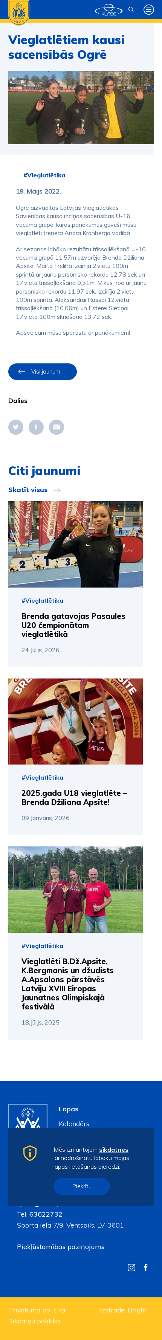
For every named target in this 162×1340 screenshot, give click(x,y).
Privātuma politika (36, 1310)
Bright (137, 1310)
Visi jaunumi (46, 371)
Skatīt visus (27, 490)
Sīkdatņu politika (34, 1321)
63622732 (45, 1214)
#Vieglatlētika (44, 175)
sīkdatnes (113, 1149)
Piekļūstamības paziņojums (60, 1246)
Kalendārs (74, 1123)
